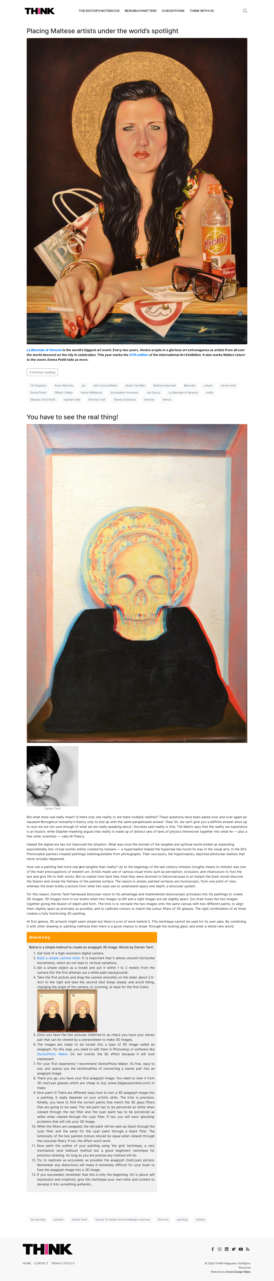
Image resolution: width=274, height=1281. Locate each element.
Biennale (189, 385)
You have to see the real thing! (72, 417)
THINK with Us (202, 10)
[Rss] (248, 1249)
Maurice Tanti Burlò (42, 399)
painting (182, 1219)
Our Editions (173, 10)
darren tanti (228, 385)
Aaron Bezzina (64, 385)
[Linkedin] (227, 1249)
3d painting (37, 1219)
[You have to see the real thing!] (137, 583)
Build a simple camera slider (58, 958)
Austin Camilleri (135, 385)
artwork (59, 1219)
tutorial (200, 1219)
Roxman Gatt (97, 399)
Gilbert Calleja (64, 392)
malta (209, 392)
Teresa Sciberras (125, 399)
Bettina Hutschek (164, 385)
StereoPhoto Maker (52, 1054)
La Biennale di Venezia (44, 350)
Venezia (149, 399)
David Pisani (38, 392)
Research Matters (141, 10)
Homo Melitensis (91, 392)
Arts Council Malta (105, 385)
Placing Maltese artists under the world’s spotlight (103, 31)
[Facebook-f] (213, 1249)
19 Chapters (38, 385)
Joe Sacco (153, 392)
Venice (166, 399)
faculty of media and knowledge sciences (122, 1219)
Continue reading (42, 372)
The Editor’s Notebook (99, 10)
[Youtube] (241, 1249)
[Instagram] (220, 1249)
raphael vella (72, 399)
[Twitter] (234, 1249)
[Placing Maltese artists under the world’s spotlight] (137, 191)
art (83, 385)
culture (207, 385)
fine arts (163, 1219)
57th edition (138, 355)
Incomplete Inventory (124, 392)
